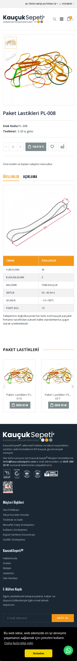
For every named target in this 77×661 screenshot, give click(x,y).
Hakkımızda (10, 558)
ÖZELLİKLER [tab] (11, 176)
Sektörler (8, 573)
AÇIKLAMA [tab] (30, 176)
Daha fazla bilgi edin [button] (18, 643)
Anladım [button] (38, 653)
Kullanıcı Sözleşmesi (15, 529)
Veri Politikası (11, 510)
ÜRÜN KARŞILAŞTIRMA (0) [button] (42, 3)
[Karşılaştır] (62, 147)
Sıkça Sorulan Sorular (16, 514)
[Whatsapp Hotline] (68, 650)
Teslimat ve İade (13, 519)
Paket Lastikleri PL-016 (19, 396)
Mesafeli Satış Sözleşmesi (18, 525)
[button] (54, 17)
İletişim (7, 568)
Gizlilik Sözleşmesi (14, 539)
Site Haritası (10, 578)
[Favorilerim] (52, 147)
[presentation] (9, 69)
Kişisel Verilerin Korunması (19, 534)
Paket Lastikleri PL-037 (58, 396)
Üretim (7, 563)
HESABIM (67, 3)
